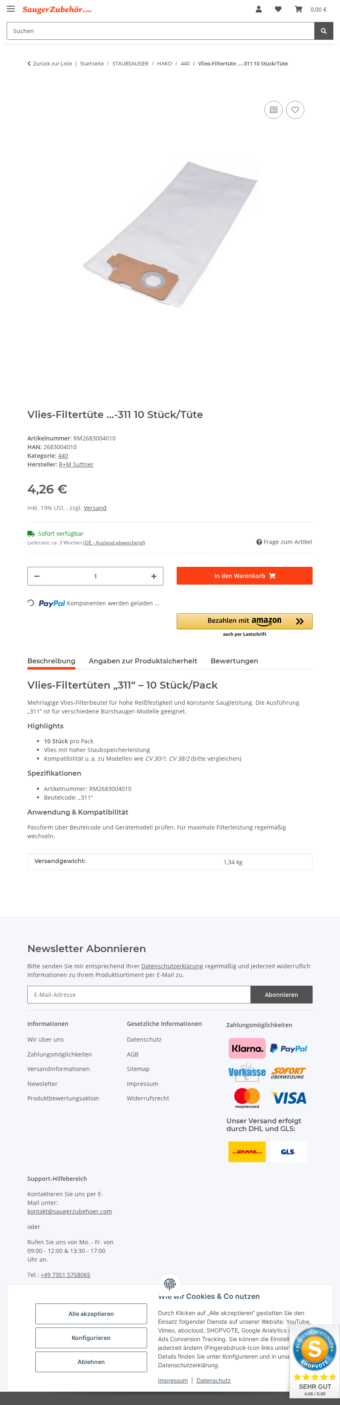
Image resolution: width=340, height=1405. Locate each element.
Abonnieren (281, 995)
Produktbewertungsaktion (63, 1098)
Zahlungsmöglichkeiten (59, 1054)
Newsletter (42, 1084)
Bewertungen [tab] (234, 661)
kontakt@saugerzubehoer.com (69, 1211)
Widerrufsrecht (148, 1098)
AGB (132, 1054)
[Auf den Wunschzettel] (295, 110)
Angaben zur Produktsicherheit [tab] (143, 661)
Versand (95, 508)
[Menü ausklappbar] (11, 5)
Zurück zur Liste (52, 63)
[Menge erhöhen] (154, 576)
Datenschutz (214, 1380)
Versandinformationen (58, 1069)
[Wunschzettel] (278, 9)
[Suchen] (323, 31)
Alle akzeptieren (91, 1313)
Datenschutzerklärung (172, 966)
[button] (258, 9)
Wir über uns (45, 1039)
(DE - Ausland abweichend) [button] (114, 542)
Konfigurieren (91, 1337)
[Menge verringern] (37, 576)
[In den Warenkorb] (34, 86)
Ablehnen (91, 1361)
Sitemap (138, 1069)
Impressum (173, 1380)
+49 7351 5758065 (65, 1275)
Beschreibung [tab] (51, 661)
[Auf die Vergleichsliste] (274, 110)
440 (63, 455)
